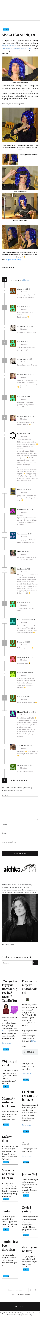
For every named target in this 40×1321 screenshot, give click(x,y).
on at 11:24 (29, 657)
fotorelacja (17, 259)
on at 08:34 (31, 620)
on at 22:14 (30, 359)
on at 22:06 (30, 374)
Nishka (19, 306)
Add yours (25, 280)
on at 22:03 (30, 326)
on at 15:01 (26, 697)
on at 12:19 (26, 602)
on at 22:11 (26, 306)
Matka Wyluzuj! (22, 712)
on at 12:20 (26, 642)
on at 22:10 (26, 341)
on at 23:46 (26, 551)
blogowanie (10, 259)
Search (36, 2)
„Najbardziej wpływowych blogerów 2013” (17, 48)
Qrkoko (20, 433)
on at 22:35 (28, 534)
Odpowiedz (23, 292)
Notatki (5, 1125)
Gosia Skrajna (22, 620)
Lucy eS (20, 490)
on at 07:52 (26, 569)
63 (13, 1294)
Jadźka (19, 569)
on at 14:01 (29, 672)
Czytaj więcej (6, 1043)
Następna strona (23, 1294)
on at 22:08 (27, 433)
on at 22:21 (30, 509)
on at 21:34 (28, 745)
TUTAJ (33, 1041)
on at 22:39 (30, 416)
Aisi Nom (20, 745)
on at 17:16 (32, 712)
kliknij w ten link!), (9, 45)
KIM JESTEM (19, 1307)
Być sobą (6, 29)
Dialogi (5, 1086)
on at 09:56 (27, 765)
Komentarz (6, 795)
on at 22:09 (26, 396)
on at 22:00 (26, 289)
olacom (19, 289)
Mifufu (19, 551)
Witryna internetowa (9, 842)
